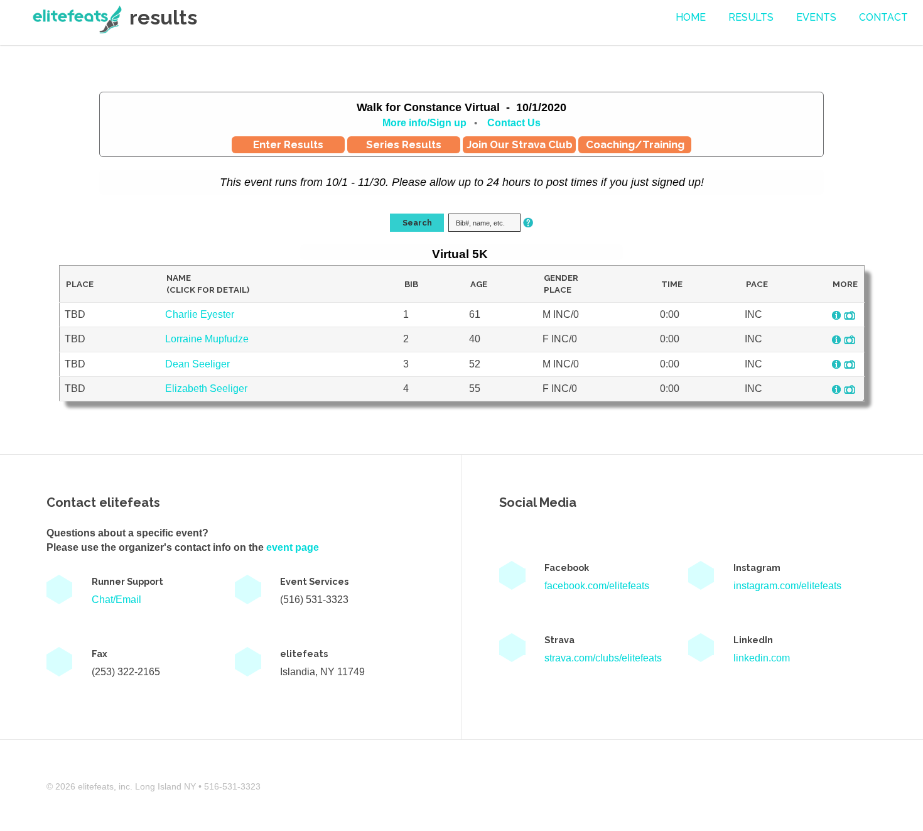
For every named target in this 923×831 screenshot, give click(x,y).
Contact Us (514, 122)
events (816, 17)
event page (292, 547)
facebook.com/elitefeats (596, 585)
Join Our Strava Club (520, 144)
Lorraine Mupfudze (207, 339)
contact (883, 17)
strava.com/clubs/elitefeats (603, 658)
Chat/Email (116, 599)
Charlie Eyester (199, 314)
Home (691, 17)
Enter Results (288, 144)
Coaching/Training (635, 144)
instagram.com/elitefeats (787, 585)
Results (751, 17)
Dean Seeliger (197, 364)
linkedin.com (761, 658)
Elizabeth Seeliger (206, 388)
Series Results (403, 144)
